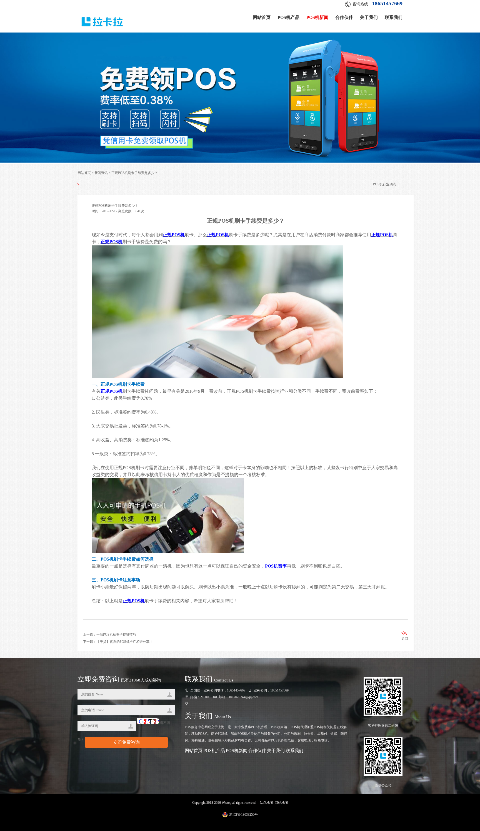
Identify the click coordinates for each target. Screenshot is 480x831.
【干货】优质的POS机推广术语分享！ (124, 642)
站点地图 (266, 803)
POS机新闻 (317, 17)
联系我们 (393, 17)
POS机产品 (288, 17)
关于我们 (369, 17)
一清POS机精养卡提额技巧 (116, 634)
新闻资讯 (101, 173)
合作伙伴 (344, 17)
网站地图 (281, 803)
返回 (404, 639)
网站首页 (262, 17)
